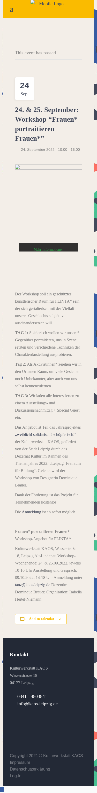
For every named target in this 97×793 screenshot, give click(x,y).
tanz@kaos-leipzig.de (32, 585)
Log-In (15, 776)
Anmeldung (31, 512)
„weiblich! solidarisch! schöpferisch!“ (45, 434)
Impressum (20, 762)
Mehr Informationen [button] (48, 250)
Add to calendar (41, 619)
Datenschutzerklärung (30, 769)
